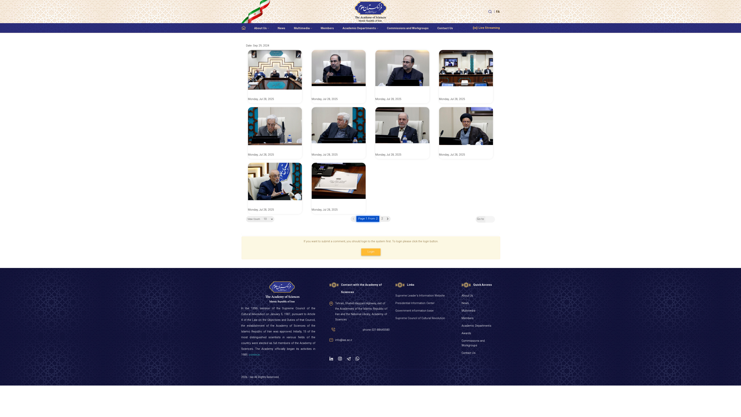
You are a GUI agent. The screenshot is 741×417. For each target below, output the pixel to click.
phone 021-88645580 (376, 330)
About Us (260, 28)
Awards (466, 333)
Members (327, 28)
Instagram (340, 358)
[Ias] (370, 11)
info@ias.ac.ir (343, 340)
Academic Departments (359, 28)
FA (498, 12)
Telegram (349, 358)
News (281, 28)
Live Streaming (489, 28)
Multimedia (302, 28)
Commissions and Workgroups (408, 28)
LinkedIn (331, 358)
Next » (388, 219)
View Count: (254, 219)
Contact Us (445, 28)
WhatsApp (357, 358)
